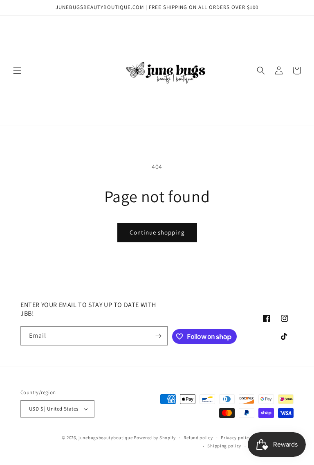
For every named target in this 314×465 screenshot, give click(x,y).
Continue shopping (157, 232)
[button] (17, 70)
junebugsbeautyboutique (105, 437)
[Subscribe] (158, 335)
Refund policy (198, 437)
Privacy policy (236, 437)
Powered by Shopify (155, 437)
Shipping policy (224, 446)
